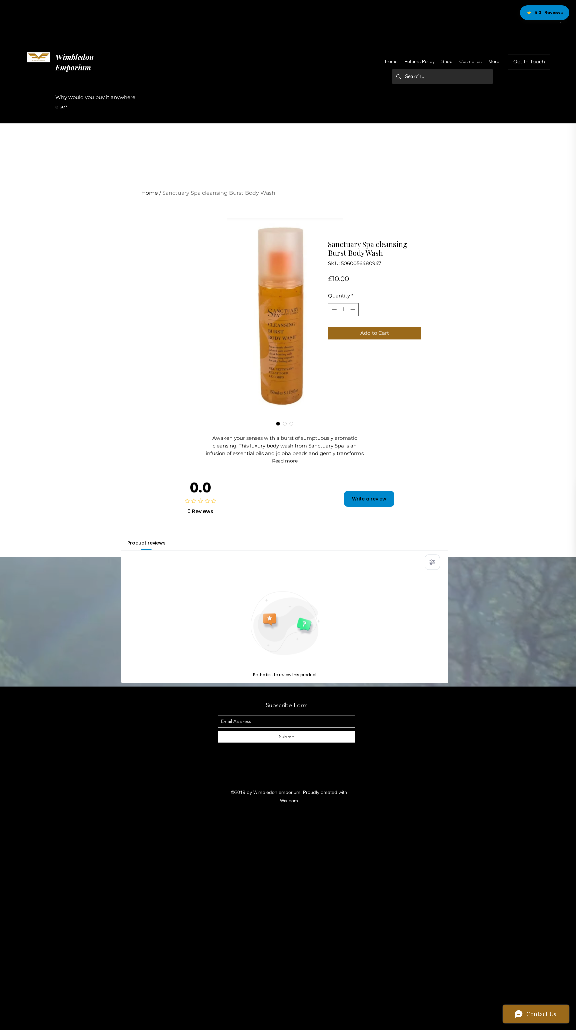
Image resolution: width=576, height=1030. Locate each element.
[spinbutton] (343, 309)
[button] (560, 22)
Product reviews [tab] (146, 543)
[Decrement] (333, 309)
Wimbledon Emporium (74, 62)
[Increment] (353, 309)
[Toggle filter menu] (432, 562)
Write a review (369, 498)
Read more (285, 461)
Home (149, 193)
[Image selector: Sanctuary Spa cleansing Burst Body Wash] (278, 423)
